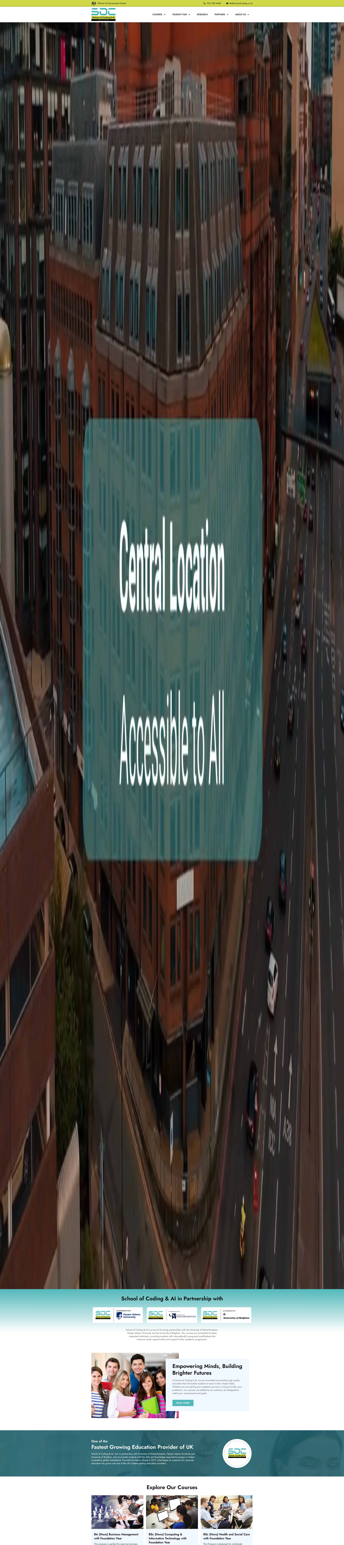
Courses (157, 14)
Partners (220, 14)
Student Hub (179, 14)
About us (240, 14)
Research (202, 14)
